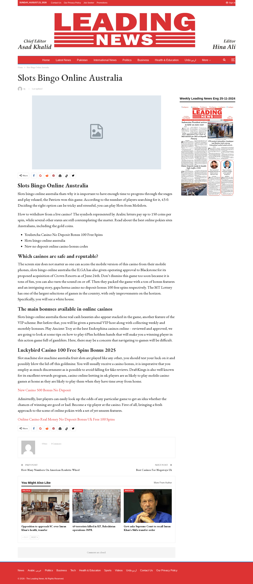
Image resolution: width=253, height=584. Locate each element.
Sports (108, 570)
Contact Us (56, 3)
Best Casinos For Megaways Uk (154, 470)
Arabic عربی (34, 570)
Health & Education (167, 60)
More (205, 60)
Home (46, 60)
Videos (119, 570)
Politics (127, 60)
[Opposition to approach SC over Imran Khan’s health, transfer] (45, 506)
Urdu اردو (190, 60)
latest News (63, 60)
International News (105, 60)
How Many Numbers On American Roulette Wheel (50, 470)
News (21, 570)
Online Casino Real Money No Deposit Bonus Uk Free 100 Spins (66, 419)
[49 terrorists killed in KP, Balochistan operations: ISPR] (96, 506)
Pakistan (82, 60)
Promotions (102, 3)
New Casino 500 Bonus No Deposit (44, 389)
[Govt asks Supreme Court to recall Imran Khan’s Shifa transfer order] (148, 506)
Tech (73, 570)
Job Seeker (88, 3)
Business (143, 60)
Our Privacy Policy (72, 3)
